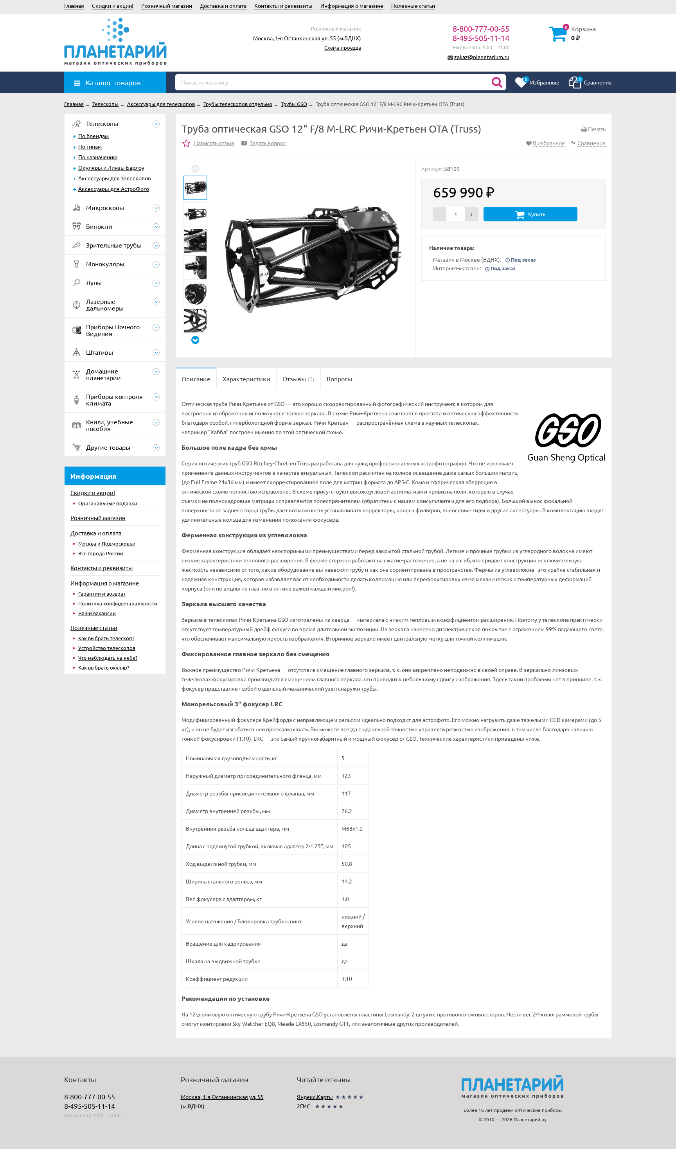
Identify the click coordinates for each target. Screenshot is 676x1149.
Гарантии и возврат (102, 593)
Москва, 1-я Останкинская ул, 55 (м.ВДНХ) (307, 37)
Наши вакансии (97, 613)
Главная (74, 5)
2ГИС (303, 1106)
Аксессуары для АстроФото (113, 188)
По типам (90, 146)
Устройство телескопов (106, 648)
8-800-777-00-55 (481, 28)
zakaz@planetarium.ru (481, 56)
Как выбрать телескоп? (106, 638)
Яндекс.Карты (315, 1096)
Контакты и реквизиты (283, 5)
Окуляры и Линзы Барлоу (111, 167)
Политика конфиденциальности (117, 603)
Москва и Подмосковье (106, 543)
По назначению (97, 156)
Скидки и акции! (112, 5)
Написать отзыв (214, 142)
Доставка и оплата (223, 5)
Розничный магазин (166, 5)
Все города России (100, 553)
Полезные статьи (413, 5)
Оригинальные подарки (107, 503)
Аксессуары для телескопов (114, 177)
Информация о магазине (351, 5)
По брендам (93, 135)
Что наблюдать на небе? (107, 657)
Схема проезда (342, 47)
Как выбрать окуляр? (103, 667)
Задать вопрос (265, 142)
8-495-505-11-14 (481, 38)
